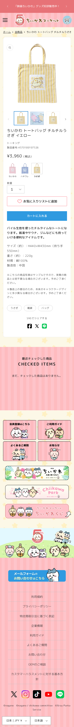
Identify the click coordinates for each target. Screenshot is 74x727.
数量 (9, 183)
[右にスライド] (65, 119)
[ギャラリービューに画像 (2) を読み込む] (37, 118)
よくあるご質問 (37, 645)
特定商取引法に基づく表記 (37, 616)
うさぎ (14, 308)
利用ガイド (37, 635)
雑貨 (29, 308)
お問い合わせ (37, 654)
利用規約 (37, 597)
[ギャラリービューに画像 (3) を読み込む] (53, 118)
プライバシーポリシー (37, 606)
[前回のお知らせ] (7, 6)
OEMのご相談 (37, 664)
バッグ (45, 308)
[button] (5, 20)
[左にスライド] (8, 119)
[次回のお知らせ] (66, 6)
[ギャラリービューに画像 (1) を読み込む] (21, 118)
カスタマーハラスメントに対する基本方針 (37, 676)
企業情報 (37, 626)
